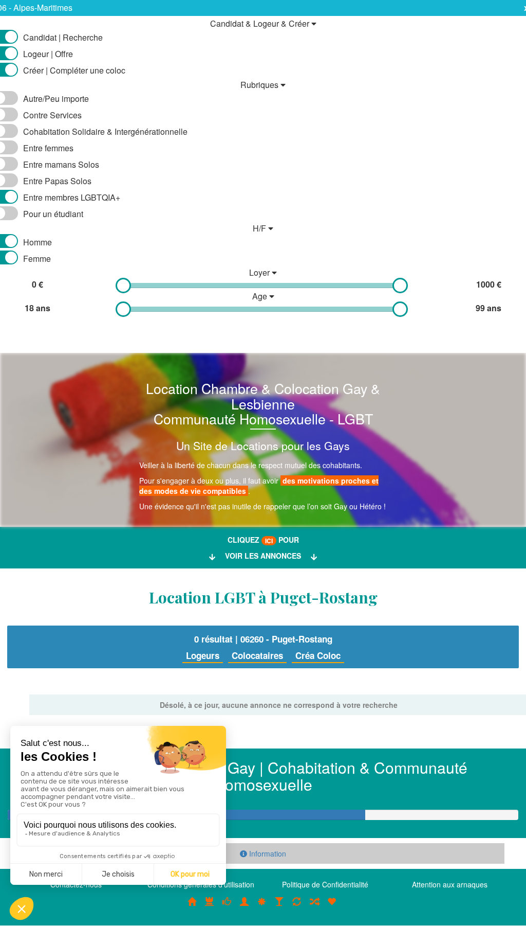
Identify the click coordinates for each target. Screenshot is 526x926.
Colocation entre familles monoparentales (332, 906)
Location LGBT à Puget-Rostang (263, 597)
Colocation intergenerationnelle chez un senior (314, 906)
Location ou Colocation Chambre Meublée (209, 906)
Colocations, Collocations (192, 906)
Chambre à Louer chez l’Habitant (227, 906)
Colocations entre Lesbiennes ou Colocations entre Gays (279, 906)
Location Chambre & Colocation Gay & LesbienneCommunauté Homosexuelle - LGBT (263, 403)
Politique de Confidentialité (325, 884)
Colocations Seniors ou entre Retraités (262, 906)
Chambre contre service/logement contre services (297, 906)
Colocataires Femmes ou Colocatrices (244, 906)
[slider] (123, 285)
